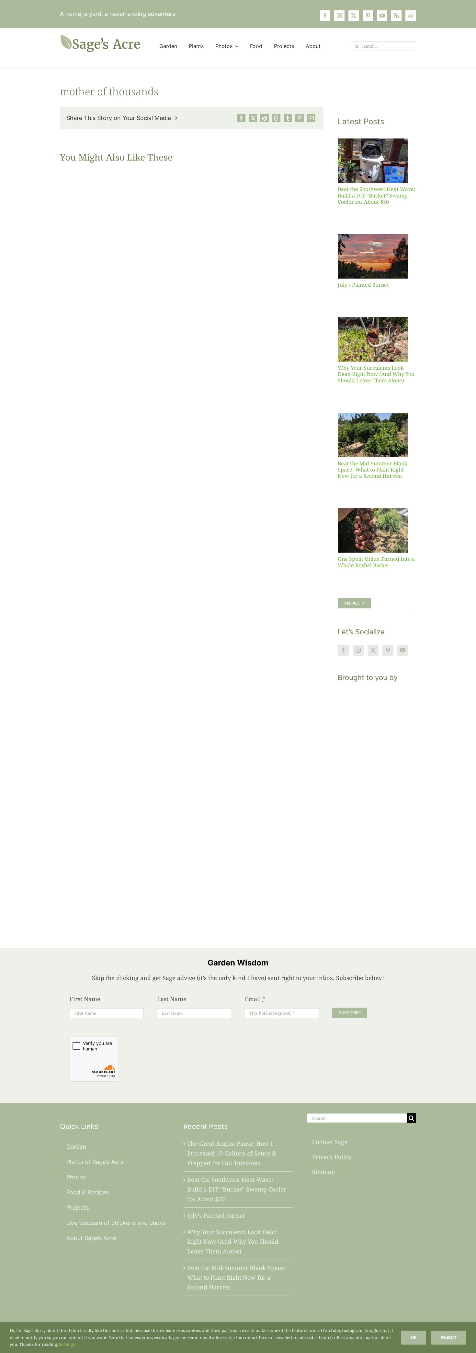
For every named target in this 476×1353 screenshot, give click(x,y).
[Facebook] (241, 118)
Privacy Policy (331, 1157)
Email (255, 999)
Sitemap (323, 1172)
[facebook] (325, 15)
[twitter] (353, 15)
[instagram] (339, 15)
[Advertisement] (377, 807)
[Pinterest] (299, 118)
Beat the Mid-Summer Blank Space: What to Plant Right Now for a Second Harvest (372, 469)
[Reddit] (264, 118)
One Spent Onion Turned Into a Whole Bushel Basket (376, 562)
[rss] (396, 15)
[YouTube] (402, 650)
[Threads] (276, 118)
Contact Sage (329, 1142)
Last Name (172, 999)
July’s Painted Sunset (363, 284)
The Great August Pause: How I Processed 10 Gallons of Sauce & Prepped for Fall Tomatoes (231, 1153)
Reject (448, 1337)
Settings (67, 1344)
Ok (414, 1337)
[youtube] (382, 15)
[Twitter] (373, 650)
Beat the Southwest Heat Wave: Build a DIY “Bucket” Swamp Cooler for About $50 (376, 195)
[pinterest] (367, 15)
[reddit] (410, 15)
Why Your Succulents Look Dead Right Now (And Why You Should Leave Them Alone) (376, 374)
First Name (85, 999)
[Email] (311, 118)
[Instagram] (358, 650)
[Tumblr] (288, 118)
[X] (253, 118)
